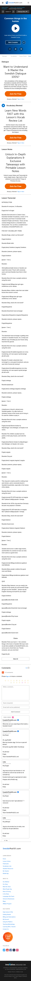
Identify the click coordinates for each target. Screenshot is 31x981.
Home (4, 858)
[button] (28, 2)
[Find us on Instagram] (17, 950)
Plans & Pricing (7, 891)
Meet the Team (7, 886)
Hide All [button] (15, 659)
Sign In (8, 676)
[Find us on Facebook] (10, 950)
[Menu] (2, 2)
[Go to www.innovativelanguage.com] (15, 964)
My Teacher (6, 871)
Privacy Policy (11, 971)
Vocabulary (14, 56)
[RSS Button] (3, 672)
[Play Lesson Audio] (16, 28)
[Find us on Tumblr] (14, 950)
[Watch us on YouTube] (7, 950)
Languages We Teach (8, 896)
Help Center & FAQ (8, 912)
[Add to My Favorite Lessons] (10, 49)
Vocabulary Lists (7, 866)
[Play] (3, 105)
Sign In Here (21, 99)
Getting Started (7, 914)
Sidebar (22, 11)
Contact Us (6, 929)
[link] (3, 11)
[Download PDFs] (21, 49)
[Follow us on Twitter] (4, 950)
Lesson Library (5, 7)
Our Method (6, 881)
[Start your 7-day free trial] (8, 937)
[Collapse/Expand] (15, 668)
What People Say (7, 889)
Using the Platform (7, 921)
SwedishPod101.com (21, 969)
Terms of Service (22, 976)
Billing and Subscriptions (9, 917)
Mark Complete (13, 42)
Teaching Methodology (9, 924)
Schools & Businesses (8, 898)
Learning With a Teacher (9, 926)
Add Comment (15, 712)
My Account (6, 919)
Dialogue (4, 56)
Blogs (4, 901)
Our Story (5, 884)
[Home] (14, 4)
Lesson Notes (23, 56)
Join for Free (15, 94)
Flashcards (6, 863)
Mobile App (6, 873)
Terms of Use (19, 971)
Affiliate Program (7, 903)
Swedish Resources (8, 868)
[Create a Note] (15, 49)
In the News (6, 894)
